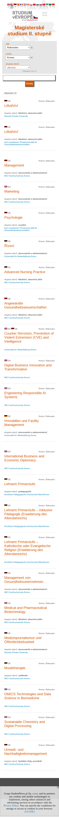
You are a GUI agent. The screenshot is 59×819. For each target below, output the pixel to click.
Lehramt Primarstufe (19, 484)
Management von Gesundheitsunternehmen (23, 580)
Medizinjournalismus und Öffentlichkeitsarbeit (22, 640)
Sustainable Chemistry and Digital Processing (24, 724)
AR (50, 7)
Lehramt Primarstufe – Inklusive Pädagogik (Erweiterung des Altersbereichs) (28, 514)
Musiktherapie (14, 668)
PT (34, 7)
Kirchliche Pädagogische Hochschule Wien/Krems (26, 494)
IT (28, 7)
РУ (38, 7)
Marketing (11, 191)
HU (25, 7)
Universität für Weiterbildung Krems (20, 256)
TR (44, 7)
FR (22, 7)
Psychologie (13, 217)
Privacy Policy (11, 805)
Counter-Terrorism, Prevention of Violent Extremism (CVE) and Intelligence (29, 337)
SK (41, 7)
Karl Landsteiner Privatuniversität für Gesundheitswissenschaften (20, 143)
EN (9, 7)
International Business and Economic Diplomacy (24, 458)
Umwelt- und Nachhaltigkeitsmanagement (25, 752)
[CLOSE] (30, 811)
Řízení (9, 246)
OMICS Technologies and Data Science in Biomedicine (27, 696)
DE (15, 7)
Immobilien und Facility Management (21, 423)
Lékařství (11, 105)
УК (47, 7)
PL (31, 7)
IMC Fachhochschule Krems (17, 176)
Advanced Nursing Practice (24, 272)
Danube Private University (16, 116)
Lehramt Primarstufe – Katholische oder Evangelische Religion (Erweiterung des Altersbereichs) (27, 548)
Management (14, 165)
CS (12, 7)
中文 (53, 7)
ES (18, 7)
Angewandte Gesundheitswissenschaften (25, 305)
